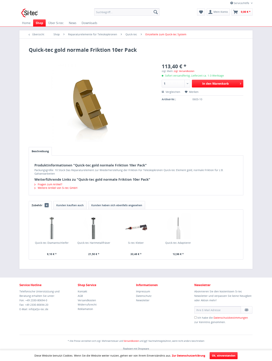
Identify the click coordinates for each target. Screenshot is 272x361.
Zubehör (39, 205)
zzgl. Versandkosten (184, 71)
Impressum (143, 291)
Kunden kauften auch (70, 205)
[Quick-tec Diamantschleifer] (52, 226)
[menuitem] (126, 12)
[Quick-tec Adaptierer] (178, 226)
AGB (80, 296)
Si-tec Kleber (136, 242)
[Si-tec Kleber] (136, 226)
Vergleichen (172, 92)
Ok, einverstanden (223, 355)
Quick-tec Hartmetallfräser (93, 242)
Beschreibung (40, 151)
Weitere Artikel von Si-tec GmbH (57, 188)
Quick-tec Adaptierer (178, 242)
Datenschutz (144, 296)
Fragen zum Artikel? (49, 184)
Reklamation (85, 309)
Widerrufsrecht (87, 304)
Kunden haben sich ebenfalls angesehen (116, 205)
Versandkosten (87, 300)
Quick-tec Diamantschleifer (52, 242)
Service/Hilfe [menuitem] (241, 3)
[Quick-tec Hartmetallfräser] (94, 226)
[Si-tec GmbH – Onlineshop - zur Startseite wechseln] (29, 13)
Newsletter (143, 300)
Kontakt (82, 291)
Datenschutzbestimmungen (231, 317)
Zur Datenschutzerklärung (188, 355)
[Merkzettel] (201, 12)
